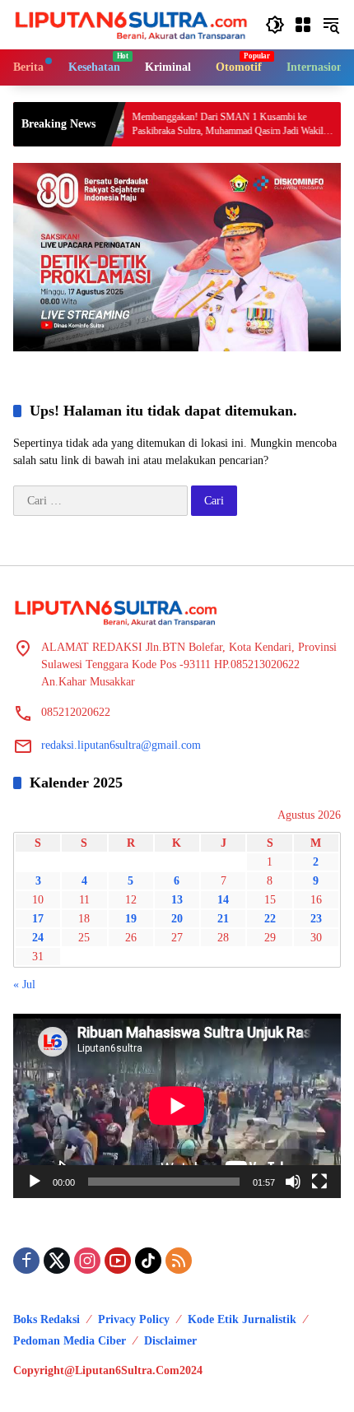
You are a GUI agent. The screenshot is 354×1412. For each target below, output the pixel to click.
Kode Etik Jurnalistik (242, 1319)
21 (223, 919)
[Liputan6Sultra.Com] (131, 23)
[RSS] (178, 1260)
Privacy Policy (134, 1319)
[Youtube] (118, 1260)
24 (38, 937)
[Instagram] (87, 1260)
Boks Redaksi (46, 1319)
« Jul (24, 984)
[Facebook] (26, 1260)
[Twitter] (57, 1260)
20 (177, 919)
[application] (177, 1106)
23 (316, 919)
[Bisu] (293, 1181)
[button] (275, 25)
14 (223, 900)
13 (177, 900)
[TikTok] (148, 1260)
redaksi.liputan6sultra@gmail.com (121, 745)
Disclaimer (170, 1341)
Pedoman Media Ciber (69, 1341)
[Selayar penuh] (319, 1181)
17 (38, 919)
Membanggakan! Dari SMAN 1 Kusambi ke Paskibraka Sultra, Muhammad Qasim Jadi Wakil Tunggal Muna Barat (200, 124)
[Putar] (34, 1181)
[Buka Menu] (303, 25)
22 (270, 919)
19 (131, 919)
